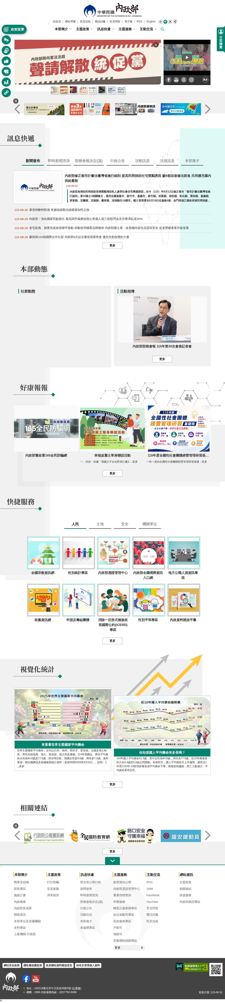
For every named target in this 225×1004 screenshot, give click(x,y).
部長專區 (20, 889)
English (151, 21)
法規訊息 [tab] (167, 161)
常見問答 (115, 21)
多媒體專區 (87, 928)
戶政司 (117, 928)
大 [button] (170, 21)
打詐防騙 (53, 882)
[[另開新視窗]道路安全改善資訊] (180, 836)
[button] (187, 57)
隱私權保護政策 (33, 965)
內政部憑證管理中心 (126, 889)
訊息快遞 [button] (4, 41)
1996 (149, 889)
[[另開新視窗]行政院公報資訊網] (89, 836)
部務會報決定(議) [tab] (89, 161)
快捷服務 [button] (4, 73)
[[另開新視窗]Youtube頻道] (176, 80)
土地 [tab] (100, 524)
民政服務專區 (122, 921)
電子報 (128, 21)
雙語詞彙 (100, 21)
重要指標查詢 (122, 895)
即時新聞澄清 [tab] (59, 161)
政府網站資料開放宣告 (59, 965)
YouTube (152, 901)
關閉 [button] (175, 22)
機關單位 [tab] (149, 524)
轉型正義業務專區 (125, 908)
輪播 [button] (155, 44)
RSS (139, 21)
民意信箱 (85, 21)
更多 (205, 79)
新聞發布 (86, 889)
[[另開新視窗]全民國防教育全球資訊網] (135, 836)
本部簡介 (61, 29)
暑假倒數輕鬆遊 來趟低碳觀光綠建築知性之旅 (51, 210)
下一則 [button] (208, 109)
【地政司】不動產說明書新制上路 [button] (92, 90)
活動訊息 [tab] (142, 161)
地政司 (117, 934)
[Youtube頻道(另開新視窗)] (36, 979)
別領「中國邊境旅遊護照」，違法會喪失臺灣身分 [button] (101, 90)
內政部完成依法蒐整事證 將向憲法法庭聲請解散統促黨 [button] (63, 90)
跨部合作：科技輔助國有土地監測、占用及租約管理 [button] (121, 90)
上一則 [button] (17, 109)
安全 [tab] (124, 524)
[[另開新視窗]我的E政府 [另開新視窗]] (179, 967)
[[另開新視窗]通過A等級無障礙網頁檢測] (196, 967)
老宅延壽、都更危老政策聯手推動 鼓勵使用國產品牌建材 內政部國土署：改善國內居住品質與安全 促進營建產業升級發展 (101, 228)
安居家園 (53, 889)
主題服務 (125, 29)
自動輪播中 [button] (15, 101)
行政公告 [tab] (117, 161)
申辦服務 (119, 901)
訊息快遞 (104, 29)
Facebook (152, 895)
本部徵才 (86, 921)
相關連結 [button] (4, 94)
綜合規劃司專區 (123, 914)
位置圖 (76, 988)
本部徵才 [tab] (192, 161)
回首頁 (57, 21)
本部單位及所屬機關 (27, 921)
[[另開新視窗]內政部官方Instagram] (191, 80)
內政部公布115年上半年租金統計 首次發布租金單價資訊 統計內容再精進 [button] (54, 90)
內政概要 (20, 901)
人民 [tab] (75, 524)
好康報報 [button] (4, 62)
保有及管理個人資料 (88, 965)
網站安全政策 (12, 965)
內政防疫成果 (23, 908)
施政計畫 (20, 895)
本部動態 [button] (4, 52)
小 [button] (160, 21)
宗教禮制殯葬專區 (125, 941)
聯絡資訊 (20, 914)
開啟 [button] (112, 861)
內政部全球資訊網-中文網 (112, 9)
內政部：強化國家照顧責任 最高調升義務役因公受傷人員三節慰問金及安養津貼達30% (78, 219)
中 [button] (165, 21)
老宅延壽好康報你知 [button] (82, 90)
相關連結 (185, 889)
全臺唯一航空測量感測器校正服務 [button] (111, 90)
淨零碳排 (53, 895)
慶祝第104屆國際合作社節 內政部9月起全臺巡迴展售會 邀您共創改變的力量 (71, 237)
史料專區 (20, 928)
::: (49, 23)
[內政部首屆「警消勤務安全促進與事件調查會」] (87, 62)
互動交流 (146, 29)
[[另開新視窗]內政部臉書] (169, 80)
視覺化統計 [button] (4, 84)
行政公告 (86, 908)
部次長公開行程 (90, 882)
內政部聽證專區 (190, 901)
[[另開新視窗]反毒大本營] (44, 836)
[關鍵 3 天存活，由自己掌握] (135, 109)
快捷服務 (185, 895)
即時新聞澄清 (89, 895)
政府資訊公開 (122, 882)
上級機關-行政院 (25, 934)
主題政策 (82, 29)
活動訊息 (86, 914)
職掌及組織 (21, 882)
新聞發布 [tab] (33, 161)
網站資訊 (186, 875)
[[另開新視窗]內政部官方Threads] (184, 80)
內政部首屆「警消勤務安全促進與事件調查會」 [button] (73, 90)
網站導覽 (70, 21)
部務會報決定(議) (91, 901)
